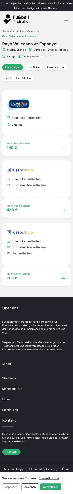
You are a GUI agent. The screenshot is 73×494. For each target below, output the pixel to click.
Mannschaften (12, 389)
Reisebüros (10, 410)
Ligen (6, 399)
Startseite (9, 378)
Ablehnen (30, 487)
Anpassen (11, 487)
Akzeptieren (51, 487)
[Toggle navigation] (66, 19)
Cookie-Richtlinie (49, 478)
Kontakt (11, 451)
